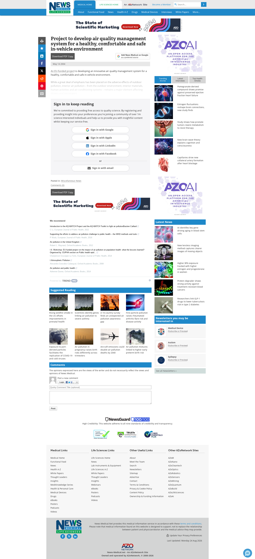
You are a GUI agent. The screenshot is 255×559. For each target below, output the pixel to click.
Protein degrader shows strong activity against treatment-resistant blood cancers (190, 285)
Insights (54, 481)
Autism (171, 342)
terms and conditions (190, 523)
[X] (42, 71)
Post (53, 408)
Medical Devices (58, 492)
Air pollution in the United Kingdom (64, 242)
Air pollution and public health (62, 268)
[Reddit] (42, 78)
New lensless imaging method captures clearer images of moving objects (189, 248)
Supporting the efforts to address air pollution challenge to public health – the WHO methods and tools (93, 234)
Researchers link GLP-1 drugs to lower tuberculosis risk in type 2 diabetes (191, 301)
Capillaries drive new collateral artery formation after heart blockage (190, 160)
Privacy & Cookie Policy (141, 488)
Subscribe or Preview (178, 331)
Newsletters (136, 469)
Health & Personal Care (61, 488)
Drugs (53, 496)
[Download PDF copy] (42, 40)
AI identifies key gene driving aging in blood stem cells (191, 230)
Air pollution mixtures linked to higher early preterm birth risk (137, 349)
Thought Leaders (58, 477)
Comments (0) (57, 185)
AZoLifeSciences (176, 492)
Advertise (134, 477)
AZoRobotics (174, 473)
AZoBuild (172, 488)
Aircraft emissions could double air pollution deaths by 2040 (112, 349)
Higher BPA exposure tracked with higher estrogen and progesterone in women (190, 267)
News (53, 465)
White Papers (57, 473)
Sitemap (134, 473)
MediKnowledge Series (61, 484)
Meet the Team (137, 461)
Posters (54, 504)
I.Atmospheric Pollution (60, 260)
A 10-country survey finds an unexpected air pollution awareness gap (112, 317)
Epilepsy (172, 356)
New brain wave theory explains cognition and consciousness (188, 142)
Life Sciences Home (108, 4)
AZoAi (171, 496)
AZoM (171, 457)
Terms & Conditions (139, 484)
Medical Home (85, 4)
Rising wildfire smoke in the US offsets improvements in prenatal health (61, 317)
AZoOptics (173, 469)
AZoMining (173, 481)
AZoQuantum (174, 484)
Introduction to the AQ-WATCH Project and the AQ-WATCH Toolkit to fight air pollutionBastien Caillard (93, 226)
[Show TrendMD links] (150, 280)
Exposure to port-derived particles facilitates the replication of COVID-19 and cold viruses (60, 352)
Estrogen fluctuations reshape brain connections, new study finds (190, 107)
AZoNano (172, 461)
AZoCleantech (175, 465)
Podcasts (54, 507)
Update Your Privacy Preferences (185, 535)
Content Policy (137, 492)
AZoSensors (174, 477)
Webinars (96, 484)
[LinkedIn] (42, 56)
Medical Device (175, 328)
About (133, 457)
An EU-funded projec (62, 71)
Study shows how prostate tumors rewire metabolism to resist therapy (190, 125)
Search (133, 465)
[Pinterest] (42, 86)
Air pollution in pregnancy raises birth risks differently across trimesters (86, 351)
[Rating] (42, 48)
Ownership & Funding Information (147, 496)
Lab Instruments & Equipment (106, 465)
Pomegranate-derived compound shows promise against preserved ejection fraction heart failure (190, 91)
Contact (133, 481)
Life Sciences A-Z (99, 469)
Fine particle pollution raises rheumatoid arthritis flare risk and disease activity (137, 317)
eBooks (53, 500)
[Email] (42, 93)
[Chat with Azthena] (247, 553)
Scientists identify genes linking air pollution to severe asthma (87, 315)
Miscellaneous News (71, 180)
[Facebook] (42, 63)
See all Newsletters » (166, 370)
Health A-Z (55, 469)
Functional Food (58, 461)
